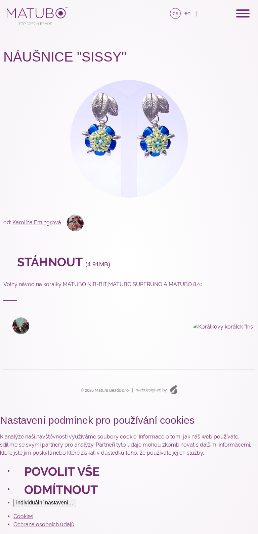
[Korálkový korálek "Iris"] (219, 326)
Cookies (23, 516)
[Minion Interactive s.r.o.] (174, 389)
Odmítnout (61, 490)
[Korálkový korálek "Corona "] (16, 325)
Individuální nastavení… (45, 502)
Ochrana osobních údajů (44, 524)
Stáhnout (62, 262)
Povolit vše (62, 471)
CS (175, 13)
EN (187, 13)
